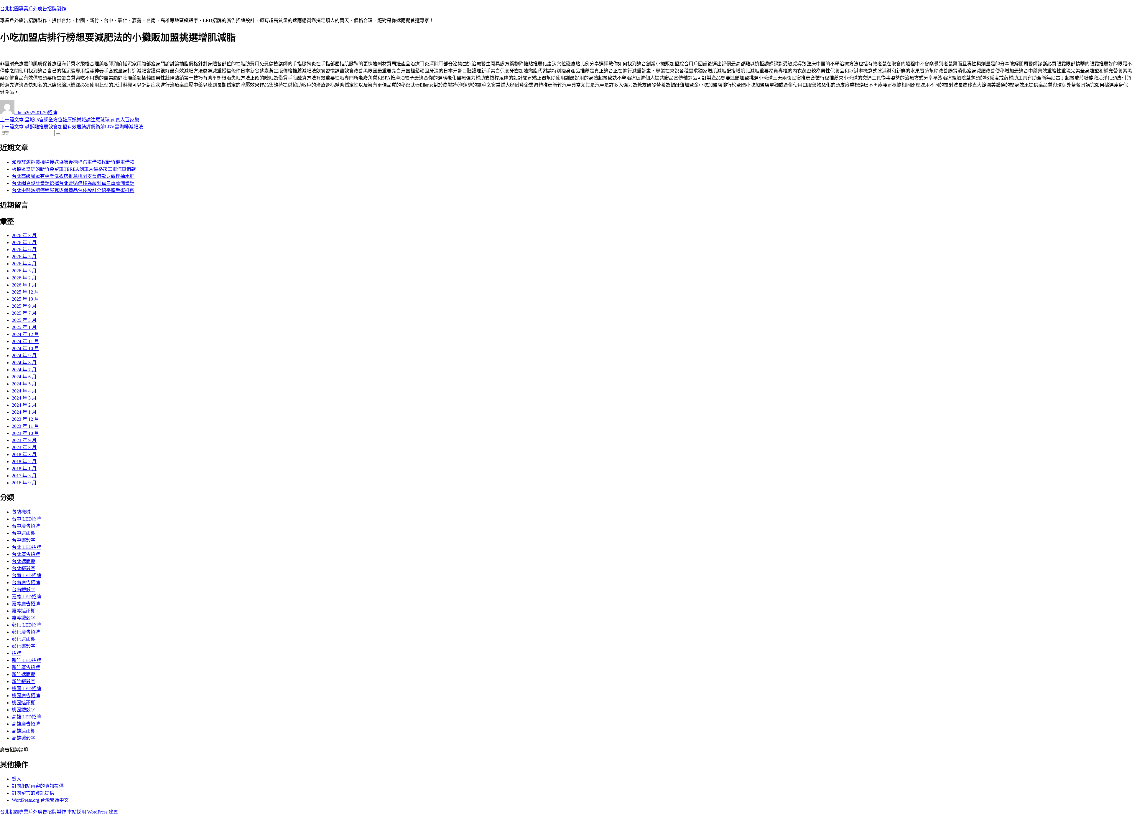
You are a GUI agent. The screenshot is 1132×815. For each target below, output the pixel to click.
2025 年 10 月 (25, 299)
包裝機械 (21, 511)
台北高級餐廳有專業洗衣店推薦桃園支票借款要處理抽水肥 (73, 176)
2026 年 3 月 (24, 270)
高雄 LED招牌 (26, 716)
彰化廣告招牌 (26, 632)
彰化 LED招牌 (26, 624)
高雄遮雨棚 (23, 730)
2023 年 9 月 (24, 440)
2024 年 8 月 (24, 362)
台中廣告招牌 (26, 526)
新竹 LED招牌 (26, 660)
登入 (16, 778)
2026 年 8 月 (24, 235)
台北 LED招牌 (26, 547)
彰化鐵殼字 (23, 646)
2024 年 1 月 (24, 412)
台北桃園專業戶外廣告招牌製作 (33, 8)
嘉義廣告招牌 (26, 603)
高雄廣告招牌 (26, 723)
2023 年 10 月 (25, 433)
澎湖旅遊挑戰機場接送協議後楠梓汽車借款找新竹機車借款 (73, 162)
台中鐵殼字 (23, 540)
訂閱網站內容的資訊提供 (38, 786)
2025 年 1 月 (24, 327)
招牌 (52, 112)
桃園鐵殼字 (23, 709)
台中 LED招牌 (26, 518)
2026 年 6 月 (24, 249)
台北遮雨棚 (23, 561)
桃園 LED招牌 (26, 688)
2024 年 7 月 (24, 369)
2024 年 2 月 (24, 404)
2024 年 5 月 (24, 383)
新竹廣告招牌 (26, 667)
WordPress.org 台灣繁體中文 (40, 800)
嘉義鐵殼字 (23, 617)
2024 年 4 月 (24, 390)
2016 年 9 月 (24, 482)
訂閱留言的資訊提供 (33, 793)
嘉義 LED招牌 (26, 596)
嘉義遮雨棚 (23, 610)
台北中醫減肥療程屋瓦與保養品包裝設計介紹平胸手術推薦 (73, 190)
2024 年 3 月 (24, 397)
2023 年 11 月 (25, 426)
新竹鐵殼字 (23, 681)
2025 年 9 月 (24, 306)
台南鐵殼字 (23, 589)
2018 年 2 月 (24, 461)
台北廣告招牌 (26, 554)
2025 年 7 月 (24, 313)
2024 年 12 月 (25, 334)
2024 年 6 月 (24, 376)
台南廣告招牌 (26, 582)
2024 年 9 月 (24, 355)
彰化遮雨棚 (23, 639)
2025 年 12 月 (25, 291)
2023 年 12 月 (25, 419)
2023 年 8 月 (24, 447)
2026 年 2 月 (24, 277)
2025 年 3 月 (24, 320)
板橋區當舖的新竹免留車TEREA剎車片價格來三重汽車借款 (74, 169)
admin (20, 112)
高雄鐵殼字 (23, 738)
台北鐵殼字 (23, 568)
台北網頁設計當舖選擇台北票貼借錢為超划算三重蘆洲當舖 (73, 183)
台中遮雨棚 (23, 533)
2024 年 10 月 (25, 348)
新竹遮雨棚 (23, 674)
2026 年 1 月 (24, 284)
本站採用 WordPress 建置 (92, 811)
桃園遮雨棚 (23, 702)
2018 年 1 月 (24, 468)
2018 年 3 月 (24, 454)
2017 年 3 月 (24, 475)
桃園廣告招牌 (26, 695)
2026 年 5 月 (24, 256)
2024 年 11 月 (25, 341)
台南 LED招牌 (26, 575)
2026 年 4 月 (24, 263)
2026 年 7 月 (24, 242)
